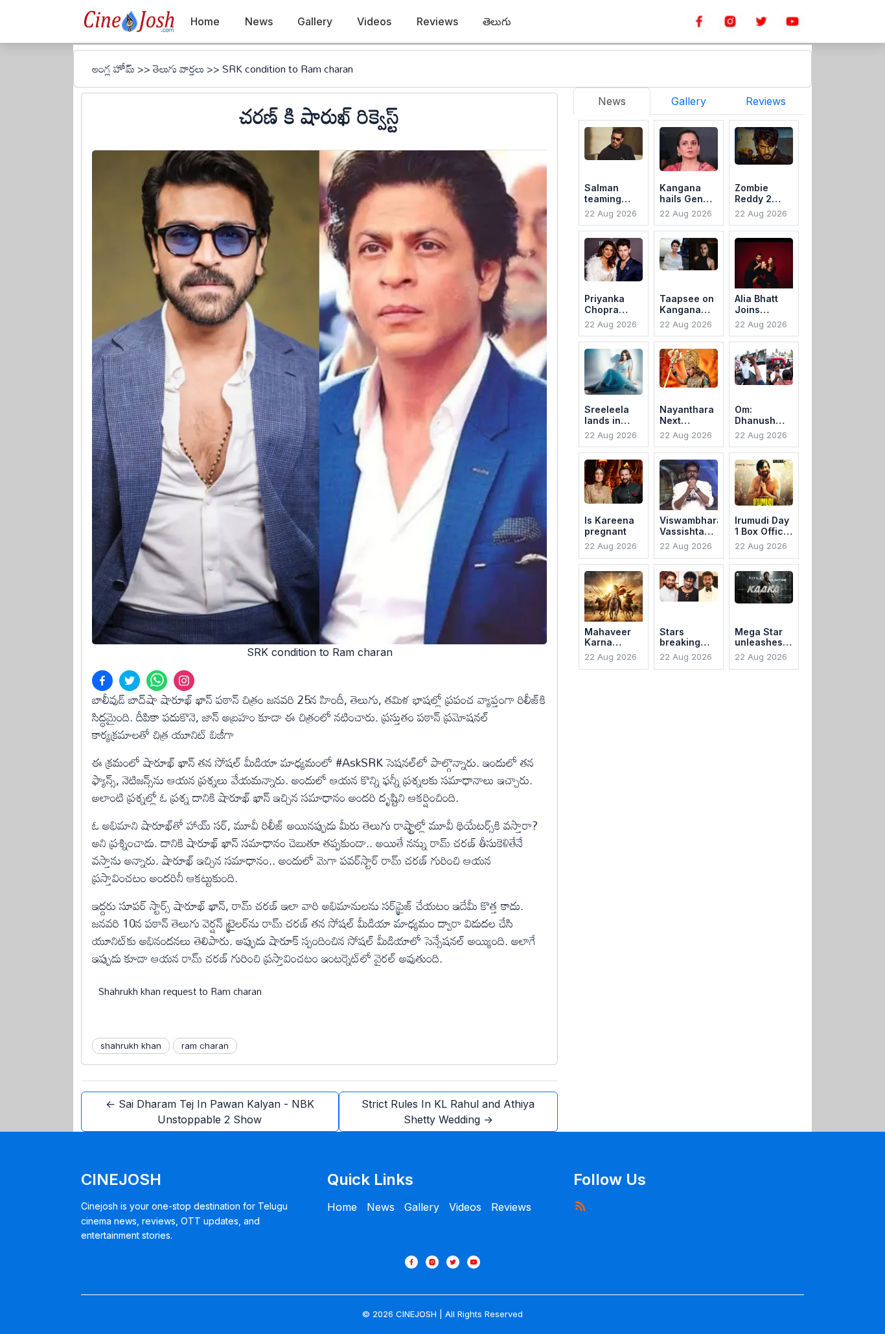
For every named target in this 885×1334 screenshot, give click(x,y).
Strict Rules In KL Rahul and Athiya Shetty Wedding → (448, 1111)
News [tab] (612, 101)
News (381, 1206)
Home (342, 1206)
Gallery (421, 1206)
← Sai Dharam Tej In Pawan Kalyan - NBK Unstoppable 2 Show (210, 1111)
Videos (465, 1206)
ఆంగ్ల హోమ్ (113, 68)
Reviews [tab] (766, 101)
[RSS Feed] (579, 1205)
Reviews (511, 1206)
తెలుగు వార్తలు (178, 68)
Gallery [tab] (688, 101)
